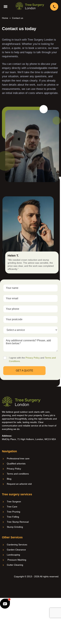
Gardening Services (17, 544)
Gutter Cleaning (15, 565)
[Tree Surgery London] (29, 6)
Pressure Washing (16, 559)
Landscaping (13, 554)
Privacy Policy (33, 357)
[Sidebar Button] (6, 6)
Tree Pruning (13, 511)
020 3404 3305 (54, 6)
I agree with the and (32, 359)
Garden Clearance (16, 549)
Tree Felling (13, 516)
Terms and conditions (18, 473)
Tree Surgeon (14, 501)
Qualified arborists (16, 463)
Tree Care (12, 506)
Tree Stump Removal (18, 522)
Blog (9, 478)
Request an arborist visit (19, 484)
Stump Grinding (15, 527)
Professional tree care (18, 458)
